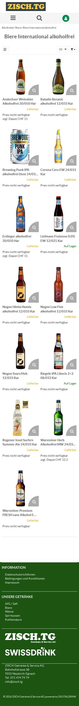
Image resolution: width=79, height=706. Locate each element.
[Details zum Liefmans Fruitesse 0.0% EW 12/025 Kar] (58, 214)
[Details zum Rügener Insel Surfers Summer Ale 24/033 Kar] (21, 417)
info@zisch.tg (14, 681)
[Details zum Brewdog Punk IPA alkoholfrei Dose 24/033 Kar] (21, 147)
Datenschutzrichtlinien (20, 574)
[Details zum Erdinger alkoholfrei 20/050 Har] (21, 214)
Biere (18, 27)
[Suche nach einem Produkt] (39, 18)
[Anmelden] (66, 18)
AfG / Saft (11, 603)
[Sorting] (5, 49)
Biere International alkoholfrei (39, 27)
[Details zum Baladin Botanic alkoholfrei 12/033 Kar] (58, 77)
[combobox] (62, 49)
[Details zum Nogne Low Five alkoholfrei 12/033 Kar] (58, 284)
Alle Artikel (8, 27)
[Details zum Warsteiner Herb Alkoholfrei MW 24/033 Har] (58, 417)
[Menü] (13, 18)
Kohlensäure (13, 619)
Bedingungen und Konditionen (25, 578)
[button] (73, 49)
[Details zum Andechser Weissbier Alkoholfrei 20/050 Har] (21, 77)
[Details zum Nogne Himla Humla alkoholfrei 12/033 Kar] (21, 284)
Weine (9, 611)
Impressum (12, 582)
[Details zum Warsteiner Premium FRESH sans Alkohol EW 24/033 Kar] (21, 488)
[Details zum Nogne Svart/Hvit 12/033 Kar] (21, 351)
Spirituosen (12, 615)
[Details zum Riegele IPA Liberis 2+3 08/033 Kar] (58, 351)
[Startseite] (26, 6)
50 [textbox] (60, 49)
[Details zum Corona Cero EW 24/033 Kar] (58, 147)
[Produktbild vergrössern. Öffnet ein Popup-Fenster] (33, 90)
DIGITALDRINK (67, 696)
